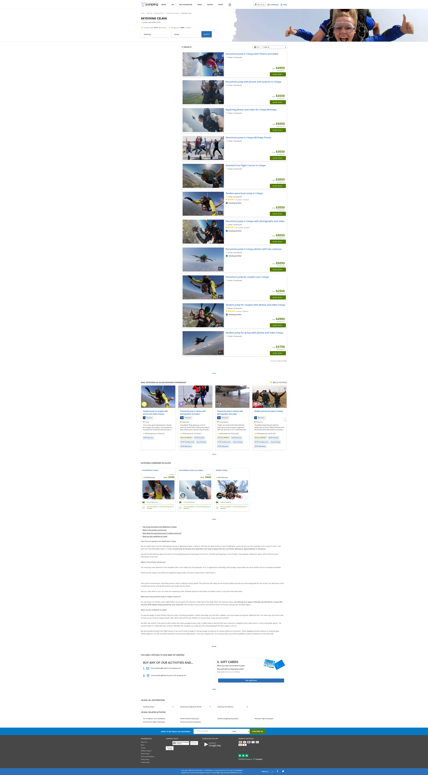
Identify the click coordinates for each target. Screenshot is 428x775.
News (142, 745)
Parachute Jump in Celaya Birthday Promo (248, 137)
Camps (220, 5)
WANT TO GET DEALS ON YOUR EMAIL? (176, 731)
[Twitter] (283, 772)
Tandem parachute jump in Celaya (244, 193)
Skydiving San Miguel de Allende (190, 707)
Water (163, 5)
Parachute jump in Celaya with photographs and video (255, 221)
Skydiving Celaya (148, 707)
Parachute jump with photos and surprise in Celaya (253, 81)
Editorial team (145, 754)
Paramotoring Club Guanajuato (190, 722)
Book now (277, 74)
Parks (200, 5)
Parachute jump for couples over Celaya (247, 276)
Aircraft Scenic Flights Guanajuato (154, 722)
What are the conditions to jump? (155, 536)
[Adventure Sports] (150, 4)
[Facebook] (277, 772)
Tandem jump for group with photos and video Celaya (254, 332)
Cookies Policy (145, 762)
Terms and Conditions (147, 756)
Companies (274, 5)
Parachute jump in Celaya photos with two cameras (253, 249)
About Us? (144, 742)
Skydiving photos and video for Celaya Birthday (251, 109)
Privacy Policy (145, 759)
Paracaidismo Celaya (150, 470)
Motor (209, 5)
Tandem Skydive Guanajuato (189, 719)
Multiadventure (185, 5)
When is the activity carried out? (155, 530)
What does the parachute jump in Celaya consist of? (162, 533)
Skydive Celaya (221, 470)
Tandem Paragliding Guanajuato (228, 719)
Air (172, 5)
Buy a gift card (251, 680)
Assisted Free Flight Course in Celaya (246, 165)
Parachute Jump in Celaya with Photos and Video (252, 53)
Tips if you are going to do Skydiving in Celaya (160, 527)
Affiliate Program (146, 751)
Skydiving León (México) (225, 707)
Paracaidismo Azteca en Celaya (191, 470)
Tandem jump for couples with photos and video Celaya (255, 304)
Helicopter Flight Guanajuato (264, 719)
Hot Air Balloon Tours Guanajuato (154, 719)
